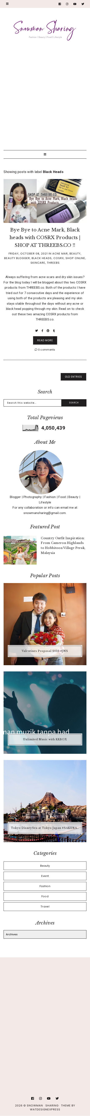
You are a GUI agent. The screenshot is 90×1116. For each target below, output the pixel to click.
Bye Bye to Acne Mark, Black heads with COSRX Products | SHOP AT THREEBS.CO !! (45, 237)
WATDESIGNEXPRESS (45, 1109)
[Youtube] (75, 4)
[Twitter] (82, 4)
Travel (45, 906)
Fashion (45, 886)
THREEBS (53, 263)
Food (45, 896)
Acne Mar (60, 254)
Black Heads (42, 258)
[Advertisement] (45, 93)
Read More (45, 340)
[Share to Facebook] (43, 330)
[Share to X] (37, 330)
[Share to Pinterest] (48, 330)
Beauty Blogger (17, 258)
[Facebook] (60, 4)
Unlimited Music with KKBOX (45, 739)
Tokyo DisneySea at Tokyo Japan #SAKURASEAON (45, 827)
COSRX (58, 258)
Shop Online (75, 258)
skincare (38, 263)
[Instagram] (67, 4)
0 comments (46, 349)
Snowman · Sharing (43, 1105)
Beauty (75, 254)
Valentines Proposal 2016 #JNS (45, 651)
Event (45, 876)
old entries (73, 376)
